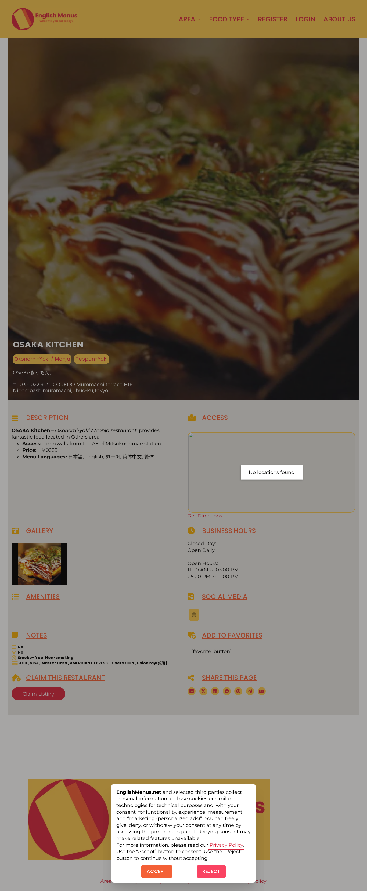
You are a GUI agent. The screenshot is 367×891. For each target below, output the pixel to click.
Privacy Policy (226, 845)
